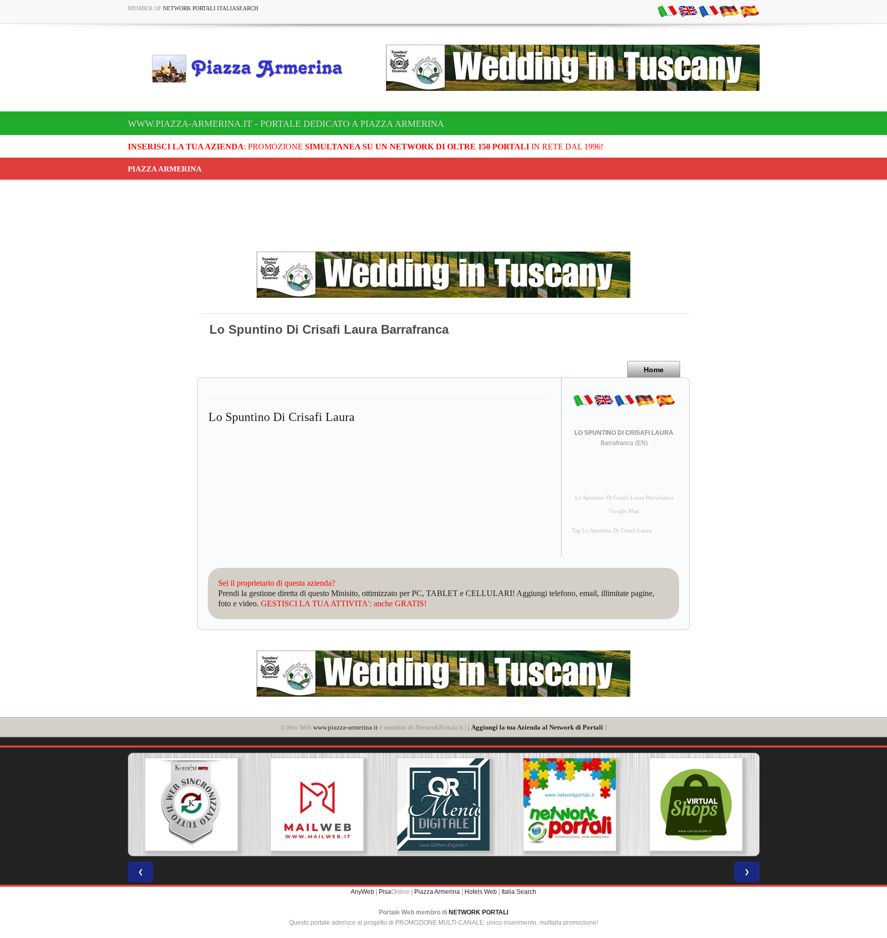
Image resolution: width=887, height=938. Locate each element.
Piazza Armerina (437, 891)
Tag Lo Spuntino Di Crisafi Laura (611, 530)
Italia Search (519, 891)
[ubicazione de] (729, 11)
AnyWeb (362, 891)
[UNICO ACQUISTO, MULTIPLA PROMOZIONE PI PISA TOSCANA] (570, 804)
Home (654, 370)
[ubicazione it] (667, 11)
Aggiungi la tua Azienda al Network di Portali (537, 727)
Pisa (385, 891)
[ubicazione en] (688, 11)
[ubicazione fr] (708, 11)
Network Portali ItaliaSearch (210, 8)
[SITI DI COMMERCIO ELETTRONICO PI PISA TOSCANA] (696, 804)
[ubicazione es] (749, 11)
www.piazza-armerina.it (345, 727)
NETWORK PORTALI (478, 912)
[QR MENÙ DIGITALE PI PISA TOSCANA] (443, 804)
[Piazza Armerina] (251, 68)
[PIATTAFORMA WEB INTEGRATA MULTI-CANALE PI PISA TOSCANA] (191, 804)
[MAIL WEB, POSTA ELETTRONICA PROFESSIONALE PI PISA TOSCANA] (317, 804)
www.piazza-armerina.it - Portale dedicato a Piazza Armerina (286, 124)
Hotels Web (481, 891)
